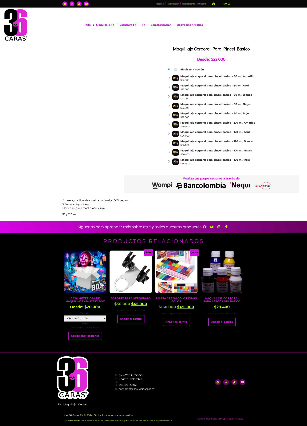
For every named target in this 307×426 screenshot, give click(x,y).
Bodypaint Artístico (190, 24)
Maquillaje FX (105, 24)
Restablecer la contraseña (193, 4)
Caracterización (161, 24)
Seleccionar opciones (85, 335)
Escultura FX (128, 24)
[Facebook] (64, 3)
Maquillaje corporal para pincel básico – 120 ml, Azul (215, 132)
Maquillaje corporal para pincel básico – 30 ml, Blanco (216, 95)
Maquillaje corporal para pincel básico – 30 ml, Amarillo (217, 76)
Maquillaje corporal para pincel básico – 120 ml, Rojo (215, 160)
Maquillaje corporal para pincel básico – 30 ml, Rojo (214, 113)
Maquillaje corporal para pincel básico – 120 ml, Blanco (216, 141)
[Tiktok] (79, 3)
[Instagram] (72, 3)
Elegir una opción (192, 69)
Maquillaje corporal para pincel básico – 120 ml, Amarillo (217, 123)
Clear (85, 323)
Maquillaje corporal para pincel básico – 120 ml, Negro (216, 150)
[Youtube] (86, 3)
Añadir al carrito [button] (131, 318)
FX (143, 24)
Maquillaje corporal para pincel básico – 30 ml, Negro (215, 104)
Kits (88, 24)
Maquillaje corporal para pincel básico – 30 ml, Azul (214, 85)
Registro (160, 4)
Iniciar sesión (173, 4)
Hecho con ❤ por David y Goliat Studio (220, 418)
